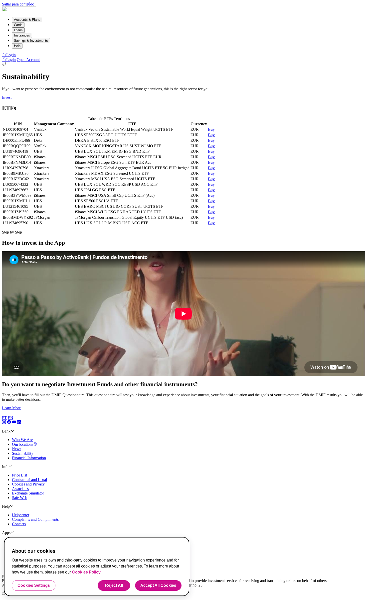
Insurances (22, 35)
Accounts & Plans (27, 20)
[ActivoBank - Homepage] (19, 10)
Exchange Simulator (28, 493)
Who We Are (22, 440)
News (16, 449)
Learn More (11, 408)
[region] (96, 566)
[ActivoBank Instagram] (4, 422)
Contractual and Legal (29, 480)
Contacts (19, 524)
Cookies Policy (86, 572)
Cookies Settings (33, 585)
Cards (18, 25)
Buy (211, 129)
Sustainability (22, 453)
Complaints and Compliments (35, 519)
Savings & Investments (31, 40)
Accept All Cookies (158, 585)
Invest (6, 97)
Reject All (114, 585)
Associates (20, 488)
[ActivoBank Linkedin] (19, 422)
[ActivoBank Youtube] (14, 422)
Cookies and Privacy (28, 484)
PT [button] (4, 418)
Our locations (22, 444)
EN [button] (10, 418)
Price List (19, 475)
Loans (18, 30)
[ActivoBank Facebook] (9, 422)
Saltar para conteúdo (18, 4)
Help (17, 46)
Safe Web (19, 498)
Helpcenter (20, 515)
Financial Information (29, 458)
